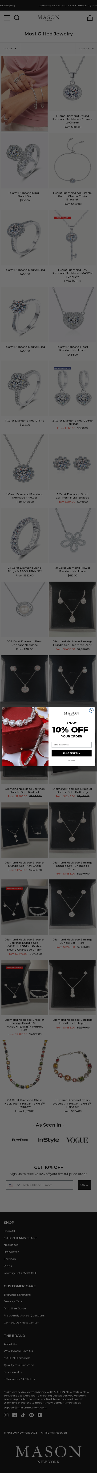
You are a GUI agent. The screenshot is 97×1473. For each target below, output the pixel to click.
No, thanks (72, 760)
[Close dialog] (91, 710)
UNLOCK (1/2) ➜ (71, 753)
